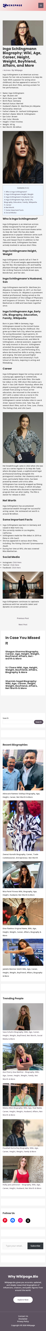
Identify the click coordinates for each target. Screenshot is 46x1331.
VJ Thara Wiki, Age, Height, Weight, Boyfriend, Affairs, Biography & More (21, 670)
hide (26, 188)
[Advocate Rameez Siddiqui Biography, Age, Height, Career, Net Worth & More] (23, 770)
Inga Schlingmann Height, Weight (18, 194)
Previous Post (23, 618)
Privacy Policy (23, 1321)
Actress (7, 70)
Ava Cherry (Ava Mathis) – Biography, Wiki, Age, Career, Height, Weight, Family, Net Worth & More (21, 1075)
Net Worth (9, 207)
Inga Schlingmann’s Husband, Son (18, 197)
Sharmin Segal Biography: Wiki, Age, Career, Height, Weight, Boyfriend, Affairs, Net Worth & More (21, 685)
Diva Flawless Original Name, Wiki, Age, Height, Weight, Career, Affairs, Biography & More (22, 932)
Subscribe (35, 1245)
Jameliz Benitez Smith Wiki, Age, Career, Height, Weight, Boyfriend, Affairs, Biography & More (22, 972)
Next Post (23, 624)
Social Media (10, 212)
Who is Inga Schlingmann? (15, 192)
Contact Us (23, 1316)
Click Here (17, 562)
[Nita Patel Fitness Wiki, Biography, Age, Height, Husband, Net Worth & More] (23, 874)
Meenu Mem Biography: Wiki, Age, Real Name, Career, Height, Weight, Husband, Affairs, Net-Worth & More (23, 1111)
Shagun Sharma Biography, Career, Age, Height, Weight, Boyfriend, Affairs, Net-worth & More (22, 655)
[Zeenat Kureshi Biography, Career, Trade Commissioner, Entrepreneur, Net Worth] (23, 825)
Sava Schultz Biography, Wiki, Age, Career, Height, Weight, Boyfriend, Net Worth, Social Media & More (22, 1035)
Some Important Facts (14, 210)
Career (7, 205)
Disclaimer (23, 1319)
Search (6, 718)
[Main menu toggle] (41, 5)
